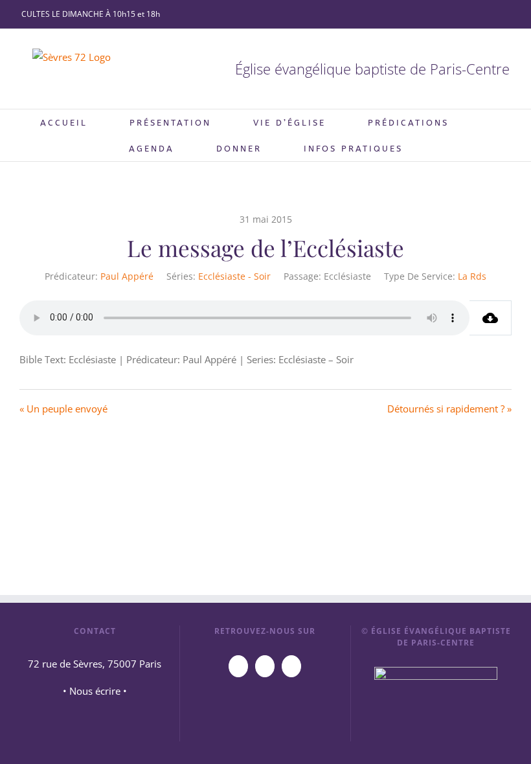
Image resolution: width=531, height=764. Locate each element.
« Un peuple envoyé (63, 408)
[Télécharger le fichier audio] (490, 317)
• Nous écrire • (95, 690)
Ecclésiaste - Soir (234, 276)
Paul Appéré (126, 276)
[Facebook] (265, 666)
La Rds (472, 276)
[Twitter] (291, 666)
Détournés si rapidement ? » (449, 408)
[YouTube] (238, 666)
